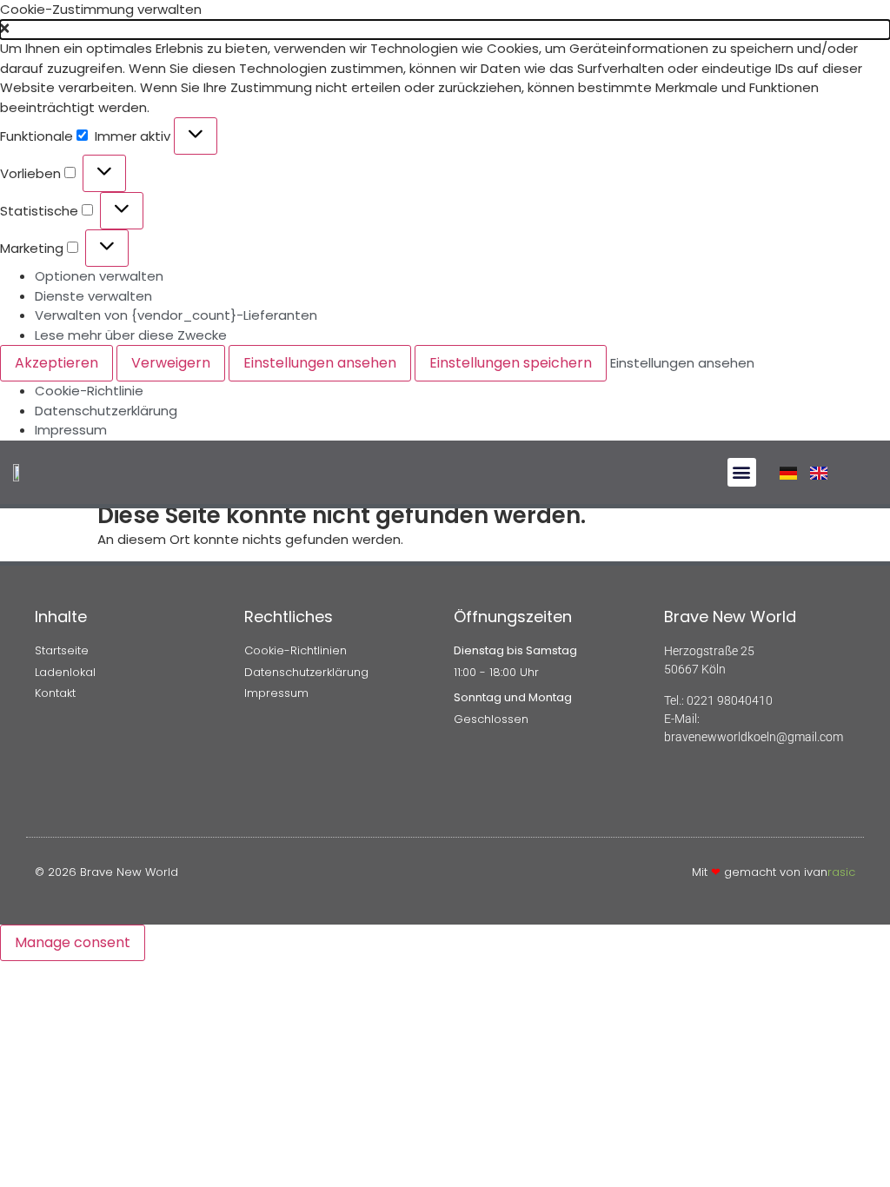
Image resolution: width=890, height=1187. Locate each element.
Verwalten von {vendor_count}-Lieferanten (176, 315)
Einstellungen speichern (510, 363)
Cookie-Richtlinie (89, 390)
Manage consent (72, 942)
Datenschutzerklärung (106, 410)
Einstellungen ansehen (319, 363)
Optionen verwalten (99, 276)
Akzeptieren (56, 363)
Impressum (71, 430)
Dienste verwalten (93, 296)
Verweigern (170, 363)
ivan (829, 872)
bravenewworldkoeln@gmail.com (753, 737)
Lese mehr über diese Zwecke (131, 335)
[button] (445, 30)
